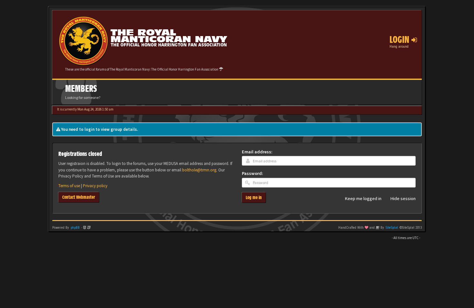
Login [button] (400, 39)
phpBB (75, 228)
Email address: (257, 151)
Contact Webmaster (78, 197)
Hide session (403, 198)
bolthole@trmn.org (199, 170)
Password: (252, 173)
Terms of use (69, 185)
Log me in (254, 197)
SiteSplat (392, 228)
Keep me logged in (363, 198)
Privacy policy (95, 185)
